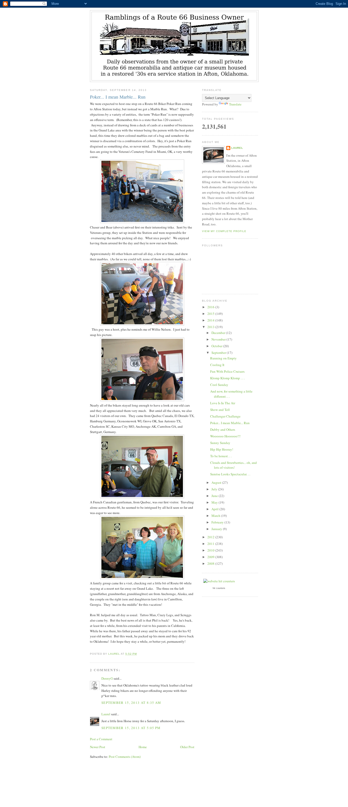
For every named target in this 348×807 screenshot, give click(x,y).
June (215, 495)
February (217, 522)
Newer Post (97, 747)
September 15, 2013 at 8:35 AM (131, 702)
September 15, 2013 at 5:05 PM (131, 727)
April (215, 509)
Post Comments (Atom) (125, 756)
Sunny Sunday (220, 442)
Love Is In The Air (222, 403)
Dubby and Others (222, 429)
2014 (211, 320)
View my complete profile (224, 231)
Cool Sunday (219, 384)
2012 (211, 537)
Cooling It (217, 364)
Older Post (187, 747)
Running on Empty (223, 358)
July (214, 489)
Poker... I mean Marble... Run (230, 423)
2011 (211, 543)
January (217, 529)
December (218, 332)
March (216, 515)
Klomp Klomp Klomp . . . (227, 378)
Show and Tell (220, 409)
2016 (211, 307)
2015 (211, 313)
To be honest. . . (221, 456)
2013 (211, 327)
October (217, 346)
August (216, 482)
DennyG (107, 678)
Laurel (105, 714)
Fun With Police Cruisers (227, 371)
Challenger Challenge (225, 416)
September (219, 352)
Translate (235, 104)
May (215, 502)
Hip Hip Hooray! (221, 449)
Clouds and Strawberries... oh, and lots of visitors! (233, 465)
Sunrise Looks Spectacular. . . (230, 474)
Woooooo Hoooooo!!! (225, 436)
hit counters (219, 588)
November (218, 339)
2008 (211, 563)
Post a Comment (101, 739)
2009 (211, 557)
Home (143, 747)
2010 (211, 550)
